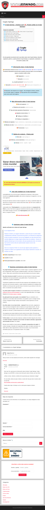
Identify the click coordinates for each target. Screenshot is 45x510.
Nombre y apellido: (15, 467)
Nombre (5, 423)
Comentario (6, 404)
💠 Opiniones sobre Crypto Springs (11, 39)
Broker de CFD (6, 487)
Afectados (6, 333)
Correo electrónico (7, 426)
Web (4, 430)
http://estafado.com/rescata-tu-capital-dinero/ (14, 382)
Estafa (16, 333)
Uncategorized (6, 501)
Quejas (19, 333)
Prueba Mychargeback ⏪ (22, 215)
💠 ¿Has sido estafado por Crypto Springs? (12, 37)
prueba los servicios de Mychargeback (11, 292)
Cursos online (6, 493)
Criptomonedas (12, 333)
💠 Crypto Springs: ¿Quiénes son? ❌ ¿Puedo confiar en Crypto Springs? (18, 31)
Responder (5, 360)
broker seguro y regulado (15, 294)
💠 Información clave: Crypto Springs (11, 33)
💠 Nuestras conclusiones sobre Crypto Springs (13, 40)
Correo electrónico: (15, 471)
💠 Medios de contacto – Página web (11, 36)
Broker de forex (6, 489)
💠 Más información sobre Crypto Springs (12, 34)
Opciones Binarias (7, 497)
